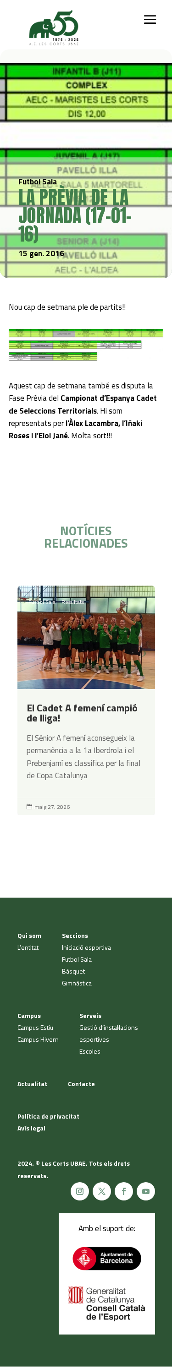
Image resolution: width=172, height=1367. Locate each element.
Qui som (29, 935)
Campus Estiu (35, 1027)
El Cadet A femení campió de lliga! (86, 700)
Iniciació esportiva (86, 947)
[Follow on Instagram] (80, 1191)
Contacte (81, 1083)
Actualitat (32, 1083)
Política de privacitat (48, 1116)
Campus (29, 1015)
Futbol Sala (41, 601)
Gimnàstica (77, 983)
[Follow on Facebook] (124, 1191)
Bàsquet (73, 971)
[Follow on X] (102, 1191)
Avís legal (31, 1128)
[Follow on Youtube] (146, 1191)
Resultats (72, 601)
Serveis (90, 1015)
